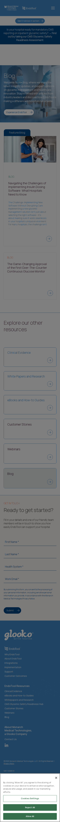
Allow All (30, 816)
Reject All (30, 807)
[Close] (56, 777)
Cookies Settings (30, 798)
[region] (30, 797)
